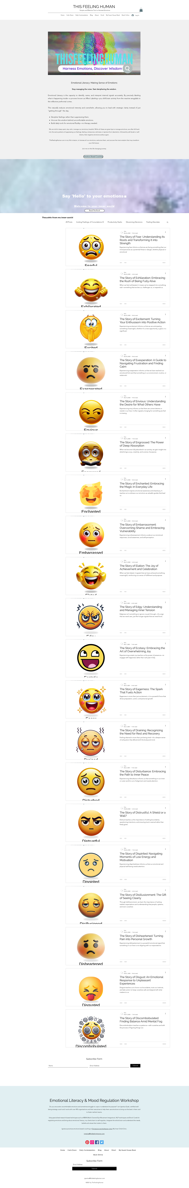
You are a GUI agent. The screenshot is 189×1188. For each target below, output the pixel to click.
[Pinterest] (87, 1142)
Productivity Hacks (115, 222)
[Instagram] (92, 1142)
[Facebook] (97, 1142)
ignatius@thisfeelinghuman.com (94, 1178)
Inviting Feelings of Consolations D (90, 222)
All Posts (69, 222)
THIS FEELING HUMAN (94, 6)
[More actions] (166, 232)
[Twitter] (102, 1142)
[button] (141, 10)
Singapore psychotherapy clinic (102, 1129)
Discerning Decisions (134, 222)
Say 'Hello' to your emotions (93, 196)
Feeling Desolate (153, 222)
